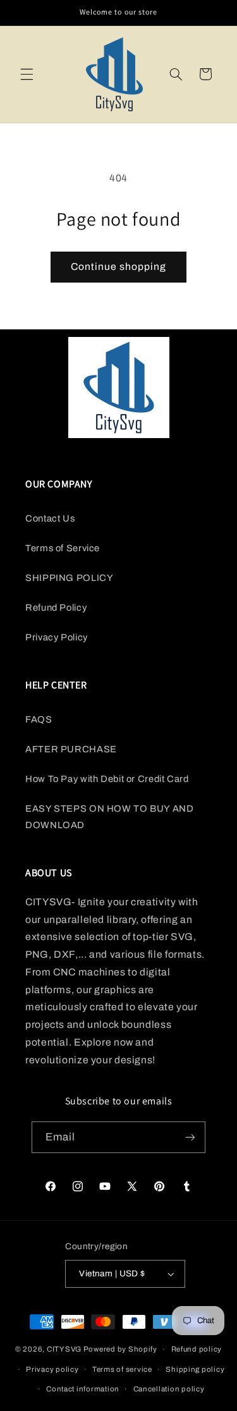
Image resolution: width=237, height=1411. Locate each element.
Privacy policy (52, 1369)
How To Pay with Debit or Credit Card (107, 779)
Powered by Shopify (120, 1349)
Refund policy (196, 1349)
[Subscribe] (190, 1136)
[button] (26, 74)
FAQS (38, 719)
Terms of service (122, 1369)
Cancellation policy (169, 1389)
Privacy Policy (56, 637)
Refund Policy (56, 607)
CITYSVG (64, 1349)
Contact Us (50, 518)
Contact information (82, 1389)
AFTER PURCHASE (71, 749)
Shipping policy (195, 1369)
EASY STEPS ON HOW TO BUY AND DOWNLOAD (109, 816)
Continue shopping (119, 266)
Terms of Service (62, 548)
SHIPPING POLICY (69, 578)
